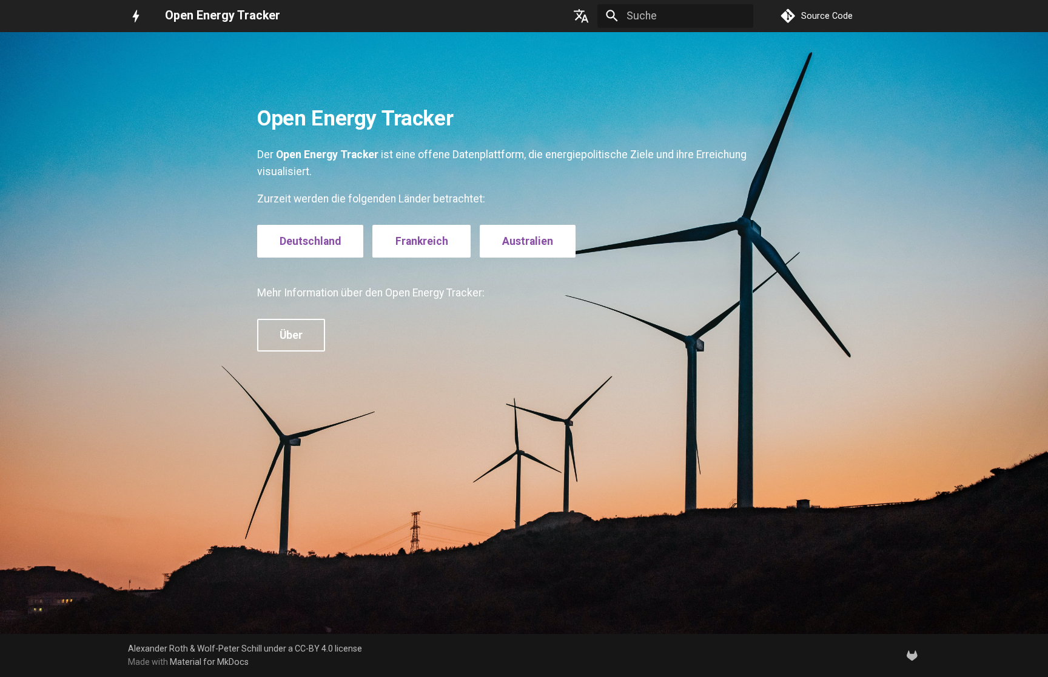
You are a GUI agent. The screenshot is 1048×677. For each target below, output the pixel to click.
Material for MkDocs (209, 662)
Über (291, 335)
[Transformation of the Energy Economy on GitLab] (912, 654)
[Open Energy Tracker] (136, 15)
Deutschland (310, 241)
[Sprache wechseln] (581, 15)
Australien (527, 241)
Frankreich (421, 241)
